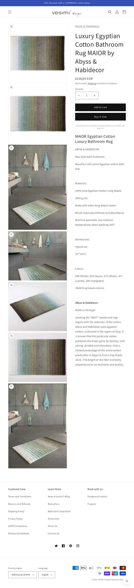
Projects (91, 503)
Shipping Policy (16, 511)
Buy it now (100, 116)
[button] (9, 12)
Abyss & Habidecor (87, 26)
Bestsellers (54, 503)
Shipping (92, 83)
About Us (53, 526)
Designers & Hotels (97, 496)
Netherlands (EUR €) (21, 574)
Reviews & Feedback (18, 533)
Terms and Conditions (19, 496)
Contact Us (53, 533)
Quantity (79, 89)
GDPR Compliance (17, 526)
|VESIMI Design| (104, 580)
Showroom (53, 518)
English (45, 574)
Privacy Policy (15, 518)
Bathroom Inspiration (59, 511)
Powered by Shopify (118, 580)
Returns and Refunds (19, 503)
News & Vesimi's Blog (59, 496)
